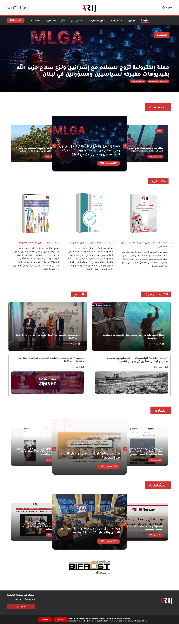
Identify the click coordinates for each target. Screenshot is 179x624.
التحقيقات (116, 21)
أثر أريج (79, 295)
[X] (9, 7)
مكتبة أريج (158, 181)
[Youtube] (25, 7)
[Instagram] (14, 7)
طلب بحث (35, 21)
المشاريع (51, 21)
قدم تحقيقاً (15, 20)
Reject (45, 619)
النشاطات (158, 486)
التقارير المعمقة (156, 295)
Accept (60, 619)
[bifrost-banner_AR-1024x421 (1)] (89, 568)
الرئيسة (145, 21)
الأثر (63, 21)
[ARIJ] (166, 601)
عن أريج (132, 21)
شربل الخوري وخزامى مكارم (158, 81)
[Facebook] (20, 7)
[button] (54, 146)
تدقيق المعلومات (97, 21)
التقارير (160, 411)
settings (72, 621)
